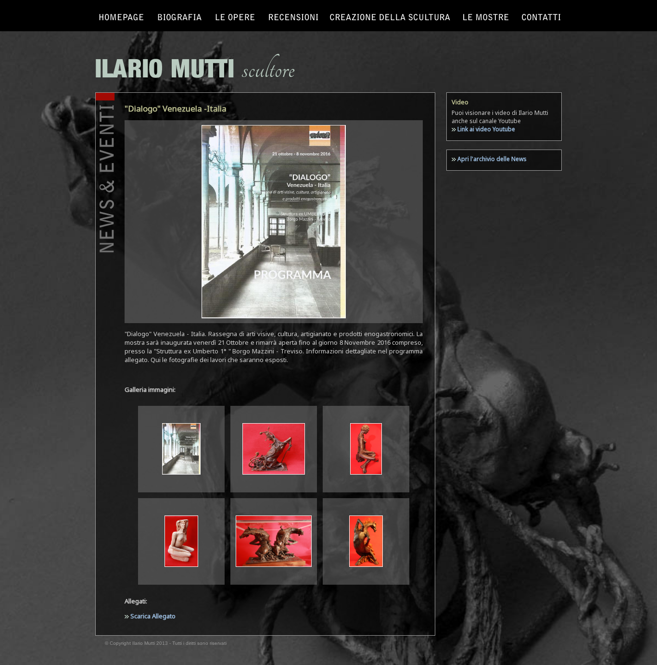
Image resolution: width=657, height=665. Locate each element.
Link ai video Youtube (486, 129)
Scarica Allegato (152, 616)
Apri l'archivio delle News (492, 159)
